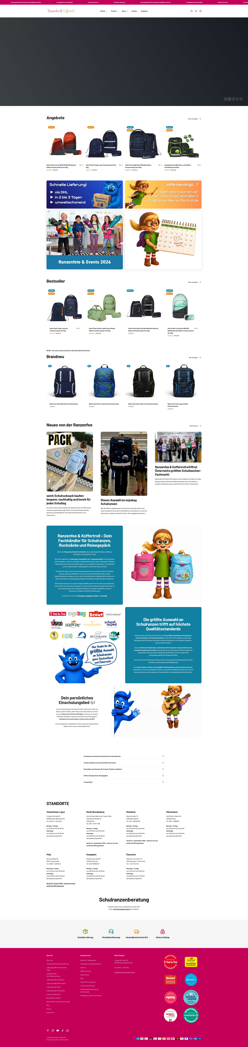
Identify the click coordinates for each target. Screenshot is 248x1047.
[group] (124, 61)
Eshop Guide (64, 1040)
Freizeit (113, 11)
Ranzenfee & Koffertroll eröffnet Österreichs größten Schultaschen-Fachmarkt (178, 470)
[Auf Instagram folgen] (52, 1030)
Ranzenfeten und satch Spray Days (58, 1001)
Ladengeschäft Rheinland (55, 980)
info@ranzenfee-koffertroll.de (124, 972)
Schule (102, 11)
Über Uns (49, 960)
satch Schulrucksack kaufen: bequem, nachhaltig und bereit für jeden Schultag (68, 499)
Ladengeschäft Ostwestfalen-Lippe (56, 969)
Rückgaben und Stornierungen (90, 995)
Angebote (144, 11)
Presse (48, 1009)
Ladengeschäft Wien (53, 994)
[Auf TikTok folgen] (62, 1030)
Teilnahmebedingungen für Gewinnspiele (89, 990)
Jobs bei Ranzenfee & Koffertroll (57, 964)
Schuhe (134, 11)
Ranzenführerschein (53, 998)
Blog (48, 1005)
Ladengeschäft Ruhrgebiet (55, 991)
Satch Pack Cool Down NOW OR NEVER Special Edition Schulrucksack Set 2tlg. (181, 330)
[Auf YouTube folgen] (57, 1030)
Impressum (50, 1012)
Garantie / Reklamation (88, 960)
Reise (124, 11)
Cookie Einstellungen (87, 986)
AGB (81, 978)
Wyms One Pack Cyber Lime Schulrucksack (143, 404)
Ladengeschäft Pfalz (53, 987)
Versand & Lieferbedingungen (90, 964)
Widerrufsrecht (85, 971)
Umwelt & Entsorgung (87, 982)
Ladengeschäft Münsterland (56, 983)
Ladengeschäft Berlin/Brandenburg (53, 975)
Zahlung (83, 967)
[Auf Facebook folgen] (47, 1030)
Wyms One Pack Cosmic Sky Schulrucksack (104, 404)
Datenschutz (84, 975)
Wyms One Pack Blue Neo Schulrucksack (64, 404)
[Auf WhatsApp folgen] (67, 1030)
